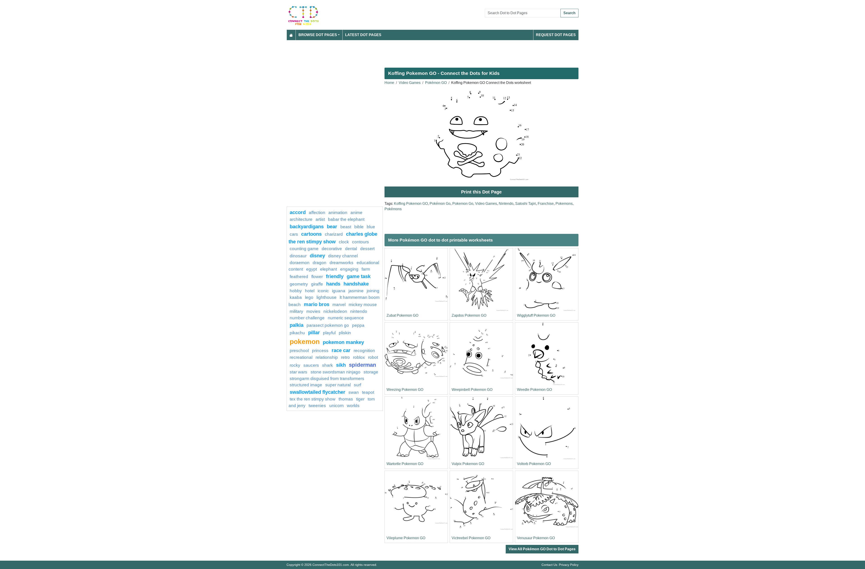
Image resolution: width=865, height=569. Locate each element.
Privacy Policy (568, 565)
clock (344, 242)
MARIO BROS (316, 304)
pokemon (305, 341)
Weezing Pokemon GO (405, 390)
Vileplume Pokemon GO (406, 538)
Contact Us (549, 565)
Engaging (349, 269)
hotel (309, 290)
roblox (359, 357)
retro (345, 357)
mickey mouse (363, 304)
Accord (298, 212)
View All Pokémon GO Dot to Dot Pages (542, 549)
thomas (346, 399)
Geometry (299, 284)
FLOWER (317, 276)
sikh (341, 365)
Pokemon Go (462, 203)
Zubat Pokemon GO (402, 315)
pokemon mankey (343, 342)
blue (371, 226)
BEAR (332, 226)
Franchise (546, 203)
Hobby (296, 290)
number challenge (307, 318)
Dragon (319, 262)
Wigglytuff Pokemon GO (536, 315)
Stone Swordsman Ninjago (335, 372)
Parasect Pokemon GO (328, 325)
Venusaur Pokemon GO (536, 538)
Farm (366, 269)
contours (360, 242)
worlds (353, 405)
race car (341, 350)
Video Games (410, 83)
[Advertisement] (422, 52)
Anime (356, 212)
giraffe (317, 284)
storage (371, 372)
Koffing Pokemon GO (411, 203)
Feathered (299, 276)
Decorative (332, 248)
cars (294, 234)
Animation (337, 212)
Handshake (356, 284)
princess (320, 350)
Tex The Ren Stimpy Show (312, 399)
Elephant (328, 269)
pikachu (297, 332)
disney (317, 255)
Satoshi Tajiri (525, 203)
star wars (299, 372)
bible (359, 226)
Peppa (358, 325)
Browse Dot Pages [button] (317, 35)
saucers (311, 365)
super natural (338, 384)
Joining (373, 290)
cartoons (311, 234)
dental (351, 248)
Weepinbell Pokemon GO (472, 390)
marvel (339, 304)
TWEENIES (318, 405)
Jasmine (356, 290)
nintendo (358, 311)
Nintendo (506, 203)
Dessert (367, 248)
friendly (335, 276)
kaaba (296, 297)
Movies (313, 311)
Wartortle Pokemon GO (405, 464)
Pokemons (564, 203)
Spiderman (362, 365)
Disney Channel (343, 255)
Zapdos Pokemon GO (469, 315)
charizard (334, 234)
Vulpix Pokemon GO (468, 464)
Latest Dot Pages (363, 35)
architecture (301, 219)
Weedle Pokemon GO (534, 390)
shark (327, 365)
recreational (301, 357)
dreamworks (341, 262)
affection (317, 212)
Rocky (295, 365)
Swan (353, 392)
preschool (299, 350)
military (296, 311)
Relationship (327, 357)
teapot (368, 392)
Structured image (306, 384)
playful (329, 332)
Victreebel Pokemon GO (471, 538)
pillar (314, 332)
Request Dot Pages (556, 35)
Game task (359, 276)
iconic (323, 290)
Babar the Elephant (346, 219)
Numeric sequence (346, 318)
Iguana (338, 290)
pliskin (345, 332)
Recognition (364, 350)
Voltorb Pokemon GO (534, 464)
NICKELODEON (335, 311)
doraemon (300, 262)
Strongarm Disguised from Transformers (327, 378)
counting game (304, 248)
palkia (296, 325)
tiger (360, 399)
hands (333, 284)
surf (357, 384)
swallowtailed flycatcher (317, 392)
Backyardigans (307, 226)
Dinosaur (298, 255)
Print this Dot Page (481, 191)
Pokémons (393, 209)
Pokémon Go (440, 203)
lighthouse (326, 297)
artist (320, 219)
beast (345, 226)
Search (569, 13)
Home (389, 83)
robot (373, 357)
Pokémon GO (436, 83)
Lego (309, 297)
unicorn (336, 405)
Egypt (311, 269)
